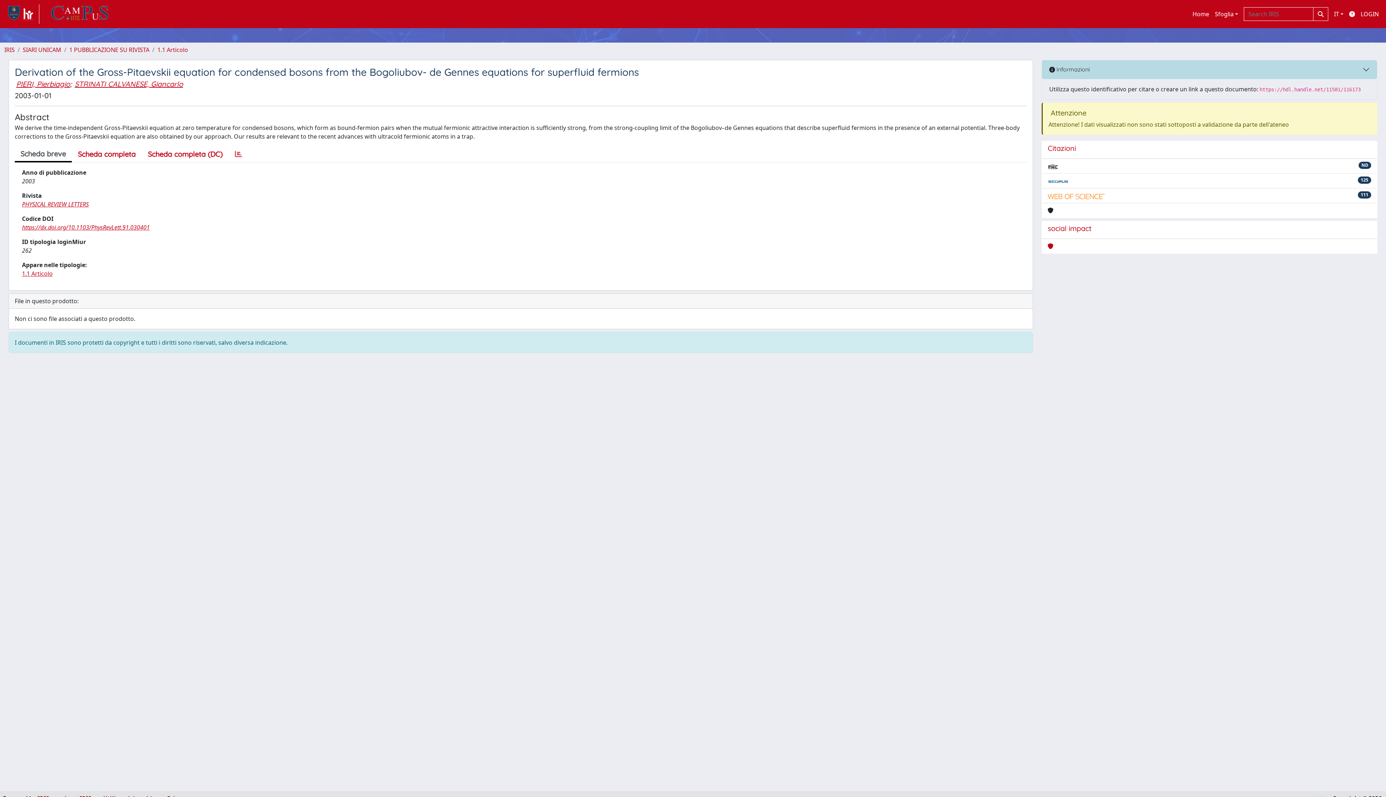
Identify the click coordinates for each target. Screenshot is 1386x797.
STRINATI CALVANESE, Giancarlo (129, 83)
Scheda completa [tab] (107, 153)
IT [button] (1336, 14)
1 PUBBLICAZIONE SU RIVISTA (109, 50)
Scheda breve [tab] (43, 153)
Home (1201, 14)
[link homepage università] (79, 14)
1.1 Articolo (172, 50)
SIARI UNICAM (42, 50)
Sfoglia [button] (1224, 14)
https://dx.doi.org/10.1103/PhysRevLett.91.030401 (86, 227)
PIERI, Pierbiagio (43, 83)
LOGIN (1370, 14)
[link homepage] (21, 14)
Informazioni (1072, 69)
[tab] (238, 154)
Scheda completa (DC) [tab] (185, 153)
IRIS (9, 50)
